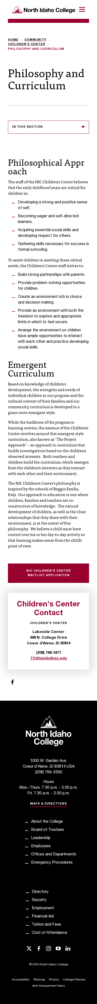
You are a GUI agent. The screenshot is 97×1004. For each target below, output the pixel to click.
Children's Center (26, 44)
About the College (47, 822)
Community (35, 39)
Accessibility (20, 979)
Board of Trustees (47, 830)
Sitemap (39, 979)
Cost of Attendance (49, 933)
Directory (40, 892)
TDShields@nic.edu (48, 658)
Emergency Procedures (52, 863)
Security (39, 900)
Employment (43, 908)
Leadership (40, 838)
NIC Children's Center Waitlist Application (48, 573)
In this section (27, 127)
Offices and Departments (53, 855)
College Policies (74, 979)
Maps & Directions (48, 803)
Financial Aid (43, 917)
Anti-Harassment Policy (48, 985)
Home (13, 39)
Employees (41, 846)
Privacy (54, 979)
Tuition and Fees (46, 925)
